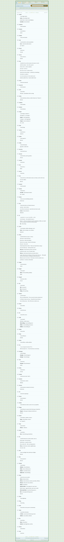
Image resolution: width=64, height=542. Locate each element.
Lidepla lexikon (19, 5)
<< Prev (26, 12)
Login (23, 3)
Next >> (38, 12)
